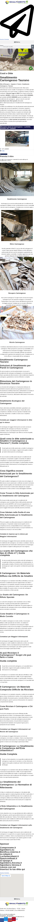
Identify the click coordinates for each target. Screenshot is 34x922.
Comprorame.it (8, 847)
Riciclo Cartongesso (17, 342)
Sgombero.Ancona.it (11, 863)
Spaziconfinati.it (8, 858)
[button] (17, 42)
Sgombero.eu (7, 850)
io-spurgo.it (6, 860)
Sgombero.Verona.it (10, 865)
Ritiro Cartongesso (17, 244)
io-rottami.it (6, 854)
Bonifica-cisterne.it (10, 852)
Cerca (1, 45)
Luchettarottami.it (9, 856)
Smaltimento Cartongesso (17, 199)
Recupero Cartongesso (17, 293)
